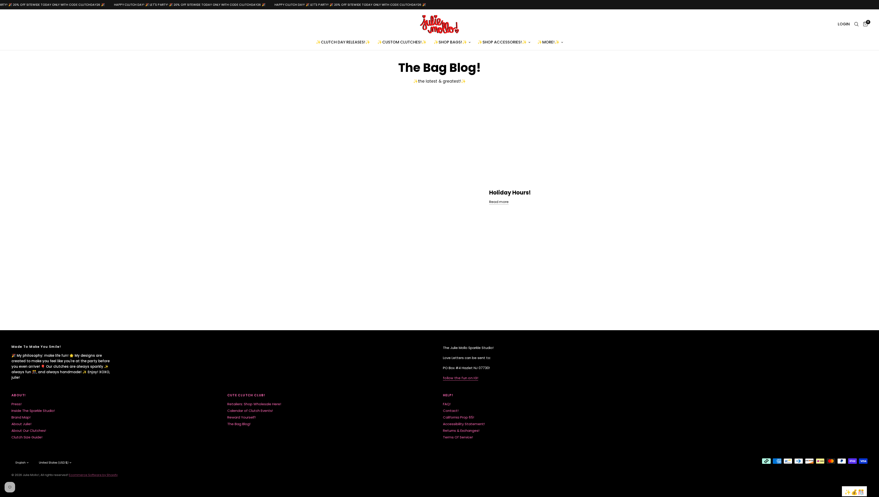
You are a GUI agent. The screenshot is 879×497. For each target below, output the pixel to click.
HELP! (448, 395)
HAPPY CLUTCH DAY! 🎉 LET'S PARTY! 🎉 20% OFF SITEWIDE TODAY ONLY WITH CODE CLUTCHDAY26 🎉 (185, 4)
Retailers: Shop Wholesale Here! (254, 404)
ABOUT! (18, 395)
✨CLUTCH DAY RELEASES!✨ (343, 42)
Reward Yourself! (241, 417)
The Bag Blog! (238, 423)
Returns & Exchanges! (461, 430)
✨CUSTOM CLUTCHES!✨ (402, 42)
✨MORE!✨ (548, 42)
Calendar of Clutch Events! (250, 410)
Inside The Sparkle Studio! (33, 410)
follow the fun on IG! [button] (460, 378)
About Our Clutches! (28, 430)
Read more (499, 202)
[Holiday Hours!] (387, 197)
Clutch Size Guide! (26, 437)
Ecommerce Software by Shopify (93, 475)
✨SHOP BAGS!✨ (450, 42)
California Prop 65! (458, 417)
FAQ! (446, 404)
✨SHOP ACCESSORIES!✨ (502, 42)
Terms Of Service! (458, 437)
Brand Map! (20, 417)
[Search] (856, 24)
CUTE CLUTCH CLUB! (246, 395)
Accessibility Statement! (464, 423)
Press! (16, 404)
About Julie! (21, 423)
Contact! (450, 410)
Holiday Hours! (510, 192)
